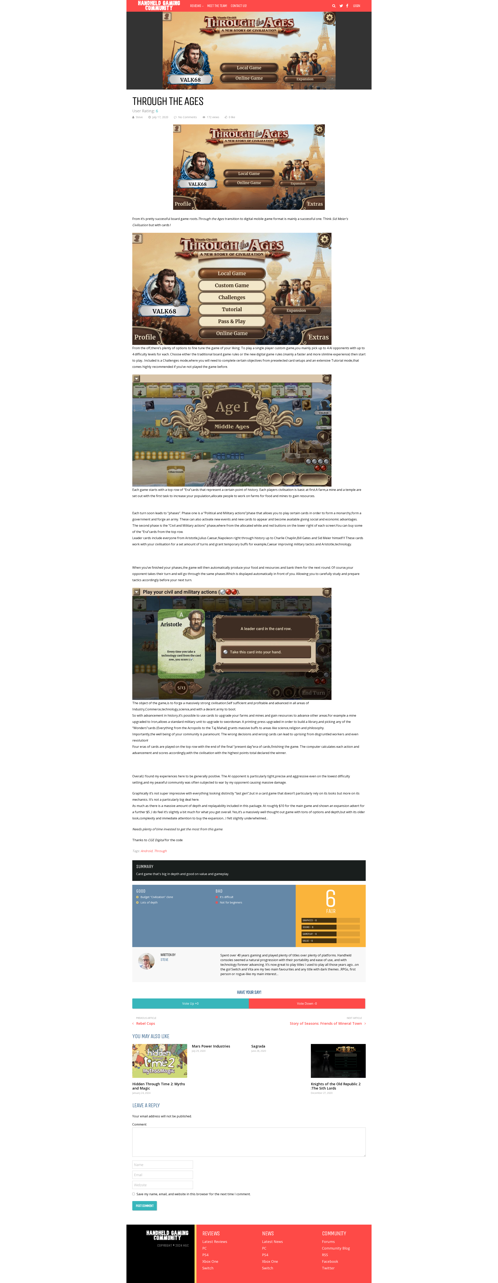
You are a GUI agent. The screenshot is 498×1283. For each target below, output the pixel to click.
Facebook (330, 1261)
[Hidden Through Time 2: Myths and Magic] (159, 1061)
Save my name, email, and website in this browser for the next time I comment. (194, 1194)
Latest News (272, 1241)
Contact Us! (239, 6)
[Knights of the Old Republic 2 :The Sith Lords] (338, 1061)
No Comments (187, 117)
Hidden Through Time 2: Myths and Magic (158, 1086)
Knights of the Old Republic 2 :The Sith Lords (335, 1086)
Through (160, 851)
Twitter (328, 1268)
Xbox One (210, 1261)
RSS (325, 1254)
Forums (328, 1241)
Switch (207, 1268)
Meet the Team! (217, 6)
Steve (139, 117)
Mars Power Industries (211, 1046)
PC (204, 1248)
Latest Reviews (214, 1241)
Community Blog (336, 1248)
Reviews (195, 6)
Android (147, 851)
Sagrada (258, 1046)
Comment (139, 1124)
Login (356, 6)
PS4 (205, 1254)
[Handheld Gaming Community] (159, 10)
